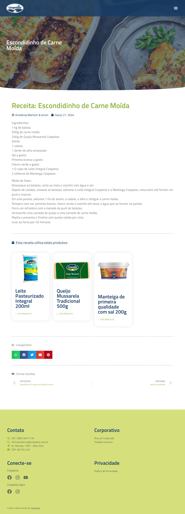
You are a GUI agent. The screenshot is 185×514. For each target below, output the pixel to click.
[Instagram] (17, 477)
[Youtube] (25, 477)
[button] (176, 8)
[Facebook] (9, 477)
